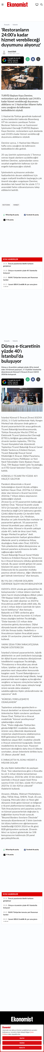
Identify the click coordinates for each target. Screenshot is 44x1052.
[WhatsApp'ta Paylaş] (28, 59)
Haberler (15, 24)
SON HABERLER (10, 259)
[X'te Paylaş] (38, 59)
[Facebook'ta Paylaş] (33, 59)
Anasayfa (6, 24)
